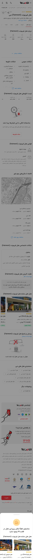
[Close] (16, 514)
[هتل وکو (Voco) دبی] (23, 545)
